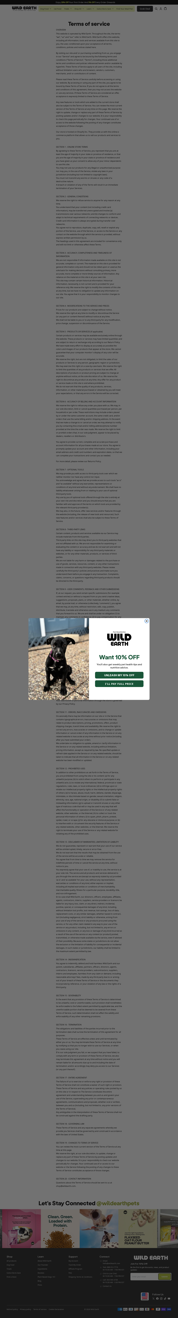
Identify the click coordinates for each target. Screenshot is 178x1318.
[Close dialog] (147, 621)
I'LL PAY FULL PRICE (119, 684)
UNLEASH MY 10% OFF (119, 675)
